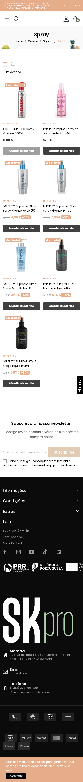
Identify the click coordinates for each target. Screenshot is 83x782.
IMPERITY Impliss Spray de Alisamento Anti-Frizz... (60, 131)
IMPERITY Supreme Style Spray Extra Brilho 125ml (19, 286)
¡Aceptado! (16, 775)
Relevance (31, 72)
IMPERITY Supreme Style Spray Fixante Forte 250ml (21, 208)
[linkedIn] (58, 552)
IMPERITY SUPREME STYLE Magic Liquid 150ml (19, 363)
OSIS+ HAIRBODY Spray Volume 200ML (18, 131)
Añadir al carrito (61, 151)
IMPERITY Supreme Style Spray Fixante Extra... (59, 208)
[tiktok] (45, 552)
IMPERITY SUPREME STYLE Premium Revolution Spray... (59, 286)
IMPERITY (50, 123)
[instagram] (18, 552)
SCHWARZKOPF (14, 123)
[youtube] (31, 552)
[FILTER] (80, 391)
